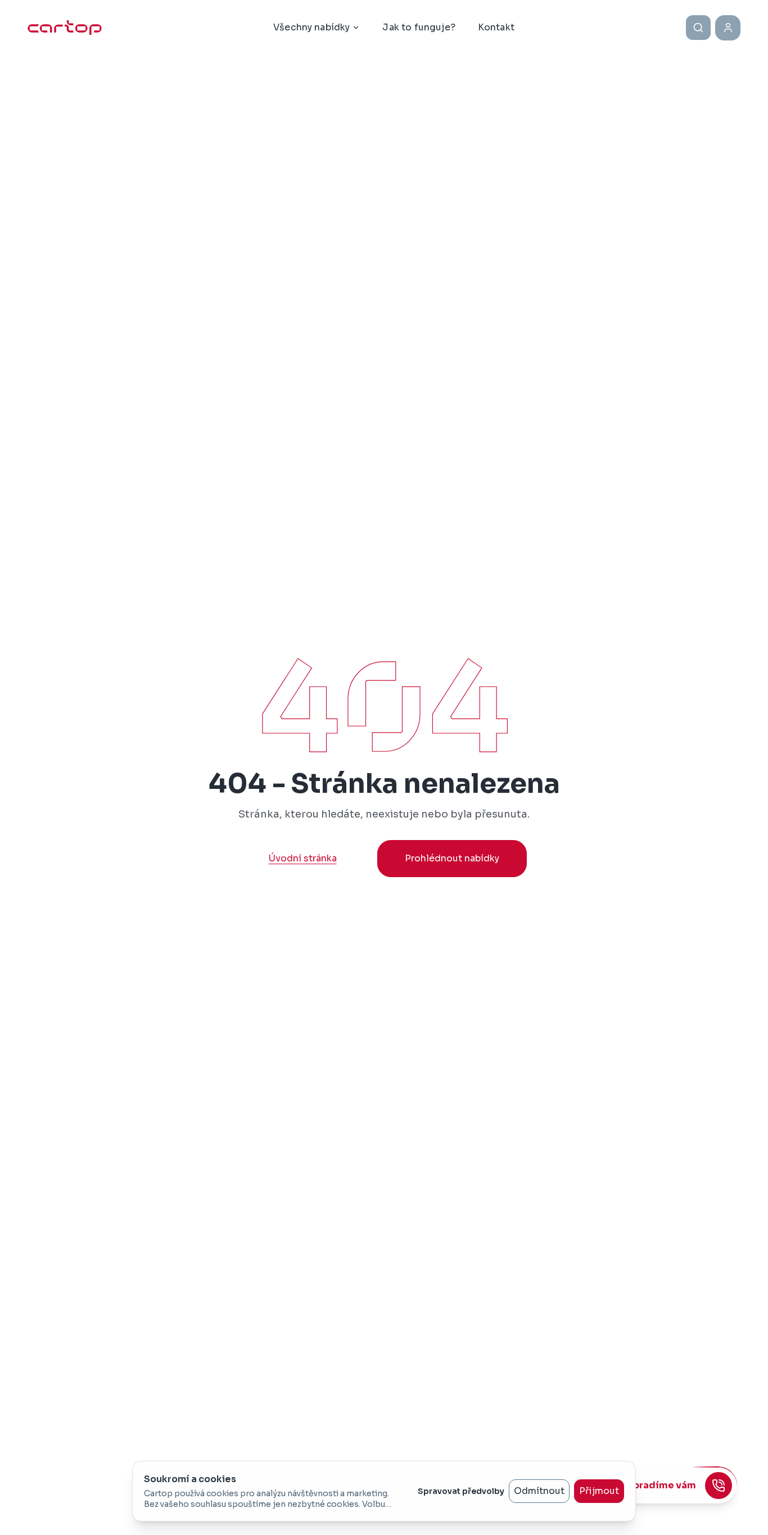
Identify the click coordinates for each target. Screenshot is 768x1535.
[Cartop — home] (65, 28)
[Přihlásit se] (727, 27)
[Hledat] (698, 27)
